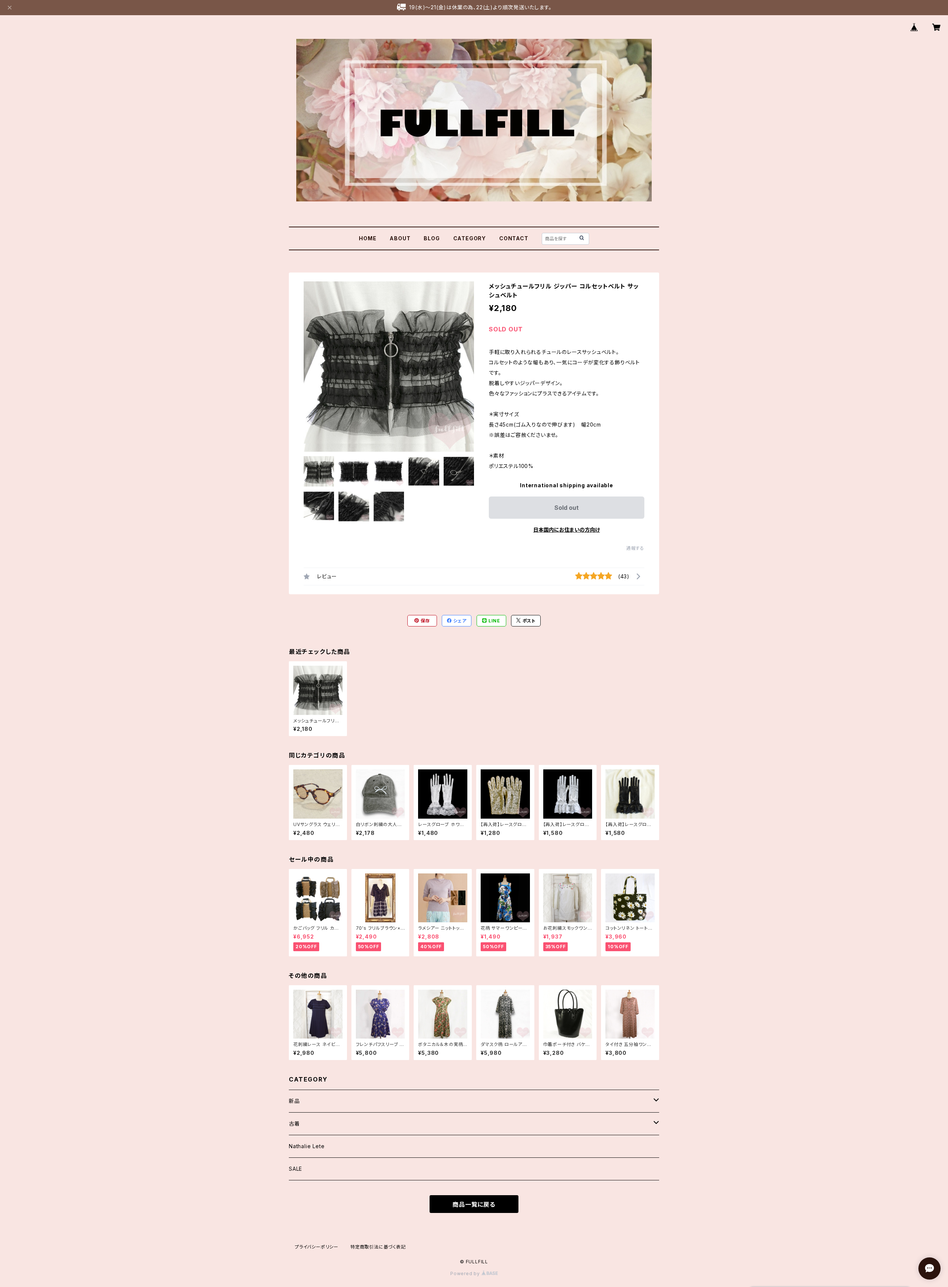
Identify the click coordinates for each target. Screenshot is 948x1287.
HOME (367, 238)
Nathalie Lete (306, 1146)
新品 (294, 1101)
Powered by (465, 1273)
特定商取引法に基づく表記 (378, 1247)
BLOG (432, 238)
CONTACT (513, 238)
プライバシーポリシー (316, 1247)
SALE (295, 1169)
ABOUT (400, 238)
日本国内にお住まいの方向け (566, 529)
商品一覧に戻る (474, 1204)
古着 (294, 1123)
